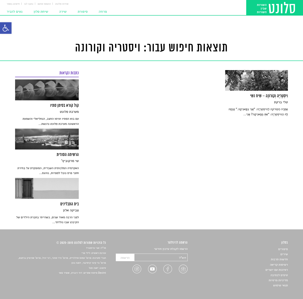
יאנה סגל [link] (93, 268)
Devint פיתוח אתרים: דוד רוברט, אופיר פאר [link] (82, 273)
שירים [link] (284, 254)
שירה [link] (63, 11)
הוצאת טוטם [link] (44, 4)
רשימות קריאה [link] (279, 265)
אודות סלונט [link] (62, 4)
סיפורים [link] (283, 249)
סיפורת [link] (83, 11)
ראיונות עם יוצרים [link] (277, 270)
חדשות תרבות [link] (279, 259)
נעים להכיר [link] (14, 11)
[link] (6, 28)
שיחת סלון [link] (40, 11)
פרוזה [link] (103, 11)
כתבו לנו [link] (28, 4)
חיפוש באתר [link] (13, 4)
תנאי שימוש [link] (280, 285)
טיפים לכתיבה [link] (279, 275)
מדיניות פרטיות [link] (278, 280)
